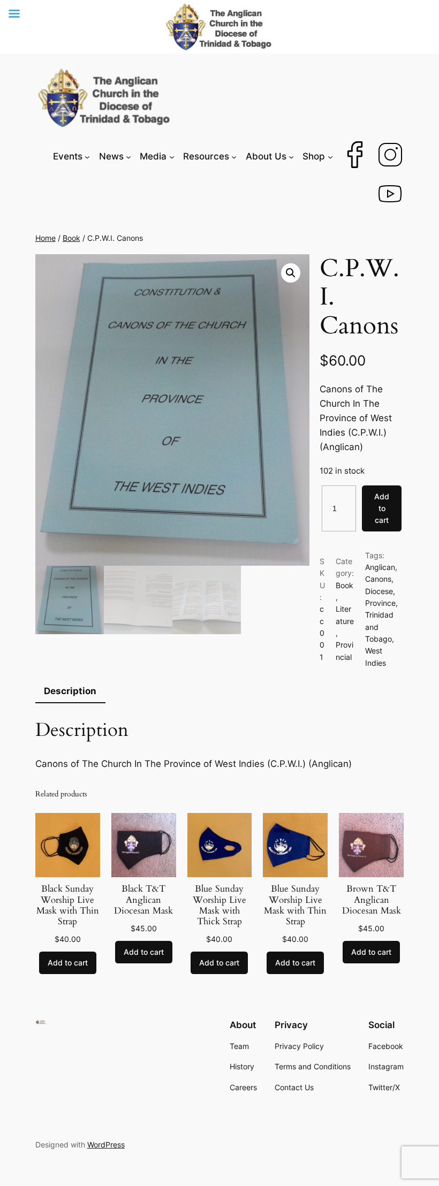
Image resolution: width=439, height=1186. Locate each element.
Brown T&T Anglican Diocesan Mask (371, 900)
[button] (290, 273)
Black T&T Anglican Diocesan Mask (143, 900)
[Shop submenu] (330, 156)
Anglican (380, 567)
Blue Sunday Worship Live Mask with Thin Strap (295, 905)
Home (45, 237)
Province (380, 602)
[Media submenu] (172, 156)
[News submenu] (128, 156)
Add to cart (381, 508)
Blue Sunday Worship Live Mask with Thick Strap (219, 905)
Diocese (379, 591)
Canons (378, 578)
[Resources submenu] (234, 156)
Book (71, 237)
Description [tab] (70, 691)
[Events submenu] (87, 156)
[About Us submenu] (291, 156)
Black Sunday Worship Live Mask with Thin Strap (67, 905)
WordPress (106, 1144)
